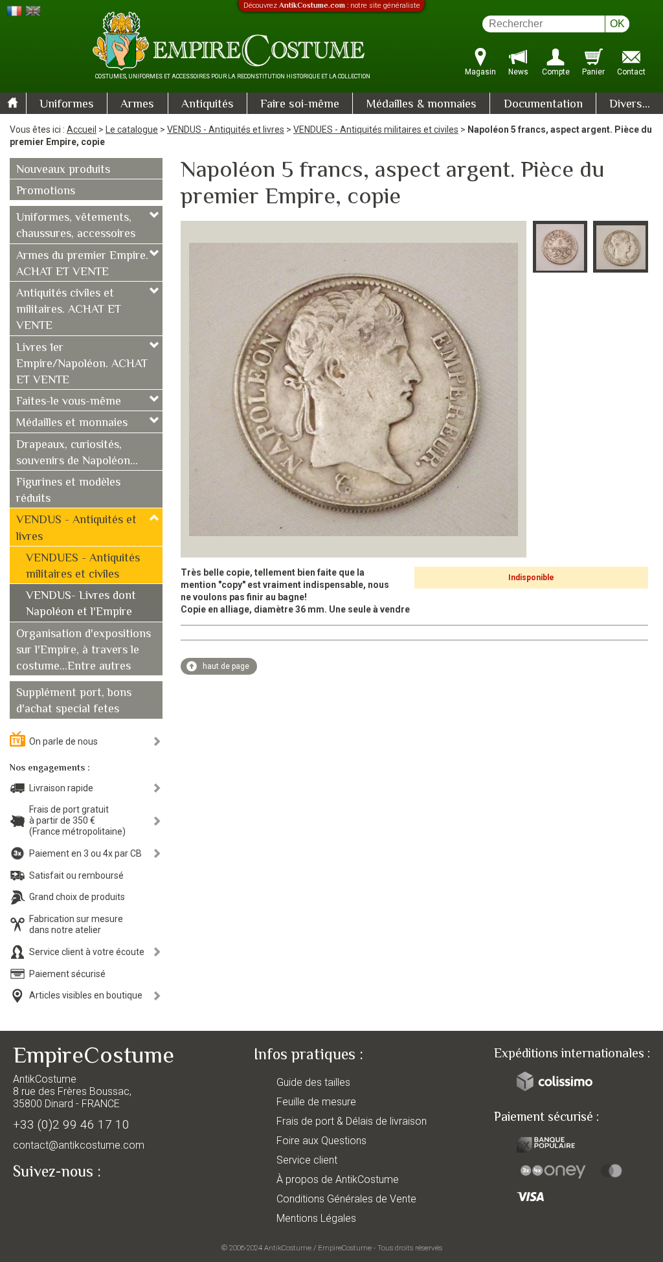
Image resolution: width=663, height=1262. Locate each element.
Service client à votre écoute (86, 952)
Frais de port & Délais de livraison (351, 1121)
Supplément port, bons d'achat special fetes (73, 701)
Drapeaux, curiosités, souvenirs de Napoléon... (77, 453)
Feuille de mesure (316, 1102)
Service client (306, 1160)
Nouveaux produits (63, 170)
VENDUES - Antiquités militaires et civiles (375, 129)
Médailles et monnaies (72, 423)
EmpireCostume (345, 1247)
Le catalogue (132, 129)
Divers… (629, 104)
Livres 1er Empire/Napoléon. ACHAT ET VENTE (82, 364)
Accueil (81, 129)
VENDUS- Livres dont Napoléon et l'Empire (81, 604)
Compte (556, 71)
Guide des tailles (313, 1082)
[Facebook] (45, 1201)
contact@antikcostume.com (78, 1145)
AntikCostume (287, 1247)
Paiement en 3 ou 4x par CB (85, 853)
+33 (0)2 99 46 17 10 (71, 1124)
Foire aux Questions (321, 1140)
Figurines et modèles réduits (68, 491)
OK (617, 23)
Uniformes (66, 104)
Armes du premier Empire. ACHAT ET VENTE (82, 264)
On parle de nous (63, 741)
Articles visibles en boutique (85, 995)
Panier (593, 71)
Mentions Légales (316, 1218)
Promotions (45, 192)
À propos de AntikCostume (337, 1179)
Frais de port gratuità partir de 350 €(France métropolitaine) (77, 820)
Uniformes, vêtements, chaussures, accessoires (75, 226)
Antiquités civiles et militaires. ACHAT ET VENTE (68, 310)
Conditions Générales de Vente (346, 1199)
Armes (137, 104)
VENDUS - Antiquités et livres (225, 129)
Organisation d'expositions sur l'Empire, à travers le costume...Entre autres (83, 650)
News (518, 71)
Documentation (543, 104)
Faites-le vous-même (68, 402)
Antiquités (207, 104)
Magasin (480, 71)
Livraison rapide (61, 788)
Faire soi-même (299, 104)
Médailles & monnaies (421, 104)
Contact (631, 71)
